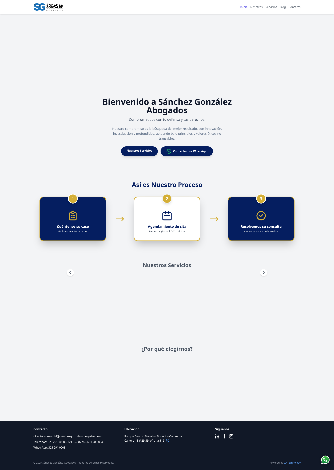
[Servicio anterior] (70, 272)
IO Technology (292, 462)
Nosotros (256, 7)
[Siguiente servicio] (263, 272)
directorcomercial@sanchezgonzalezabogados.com (67, 436)
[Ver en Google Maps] (168, 440)
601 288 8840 (95, 442)
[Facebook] (224, 436)
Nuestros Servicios (139, 150)
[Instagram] (231, 436)
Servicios (271, 7)
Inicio (244, 7)
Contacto (295, 7)
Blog (283, 7)
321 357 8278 (76, 442)
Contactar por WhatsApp (190, 151)
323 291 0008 (56, 442)
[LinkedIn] (217, 436)
